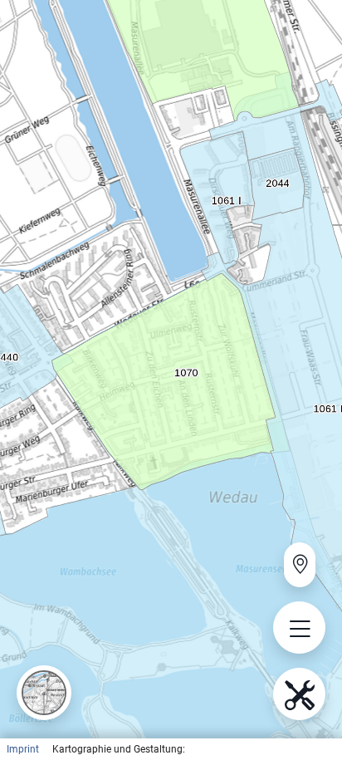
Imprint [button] (23, 749)
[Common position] (300, 565)
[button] (44, 692)
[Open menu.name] (299, 627)
